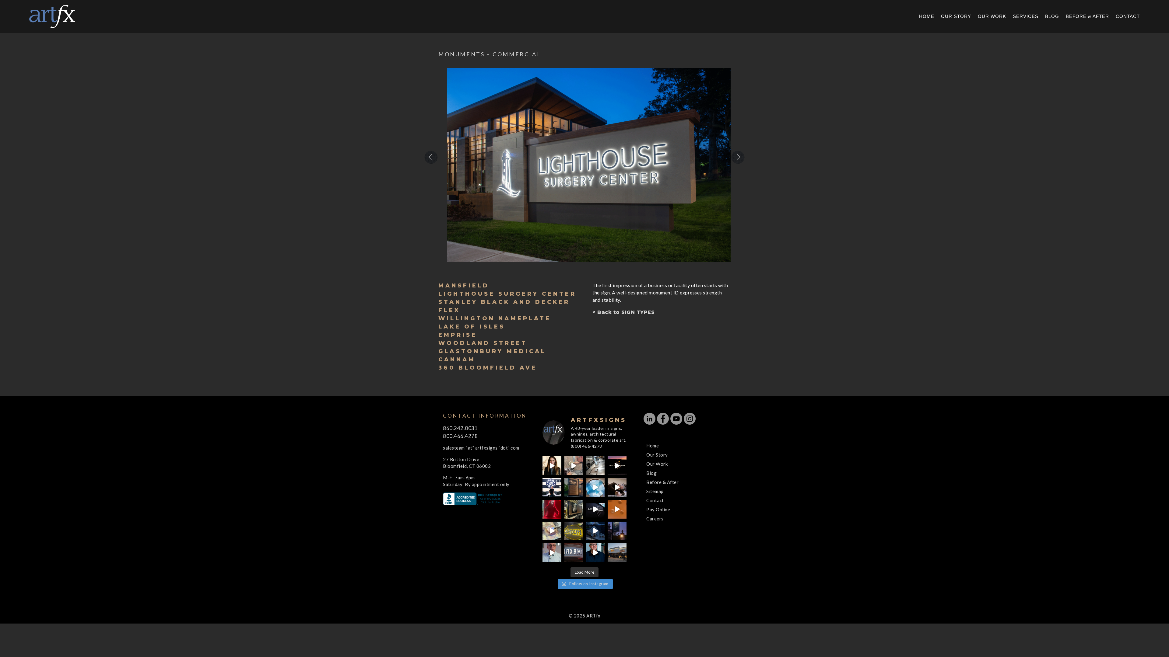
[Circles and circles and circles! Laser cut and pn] (617, 509)
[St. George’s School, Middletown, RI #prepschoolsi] (617, 531)
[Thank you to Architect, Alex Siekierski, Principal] (573, 487)
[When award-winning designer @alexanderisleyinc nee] (595, 552)
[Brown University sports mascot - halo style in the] (551, 509)
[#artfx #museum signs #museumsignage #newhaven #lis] (595, 509)
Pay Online (658, 509)
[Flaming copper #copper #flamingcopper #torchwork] (551, 531)
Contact (1128, 16)
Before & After (1087, 16)
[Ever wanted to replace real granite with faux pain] (573, 465)
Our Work (992, 16)
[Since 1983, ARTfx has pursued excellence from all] (617, 487)
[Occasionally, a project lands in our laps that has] (551, 465)
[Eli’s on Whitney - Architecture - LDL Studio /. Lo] (617, 552)
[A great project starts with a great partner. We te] (595, 531)
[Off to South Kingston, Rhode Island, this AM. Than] (573, 509)
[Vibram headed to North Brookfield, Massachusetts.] (573, 531)
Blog (1052, 16)
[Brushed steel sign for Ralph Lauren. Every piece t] (595, 465)
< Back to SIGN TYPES (623, 312)
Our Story (956, 16)
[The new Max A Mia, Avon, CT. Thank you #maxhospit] (573, 552)
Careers (655, 518)
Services (1025, 16)
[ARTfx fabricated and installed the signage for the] (551, 487)
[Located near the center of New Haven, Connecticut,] (617, 465)
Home (926, 16)
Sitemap (655, 491)
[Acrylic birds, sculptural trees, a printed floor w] (595, 487)
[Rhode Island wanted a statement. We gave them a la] (551, 552)
